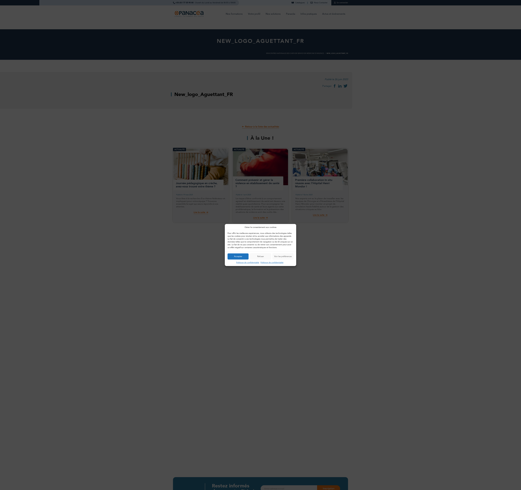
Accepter (238, 256)
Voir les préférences (283, 256)
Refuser (260, 256)
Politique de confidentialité (247, 262)
